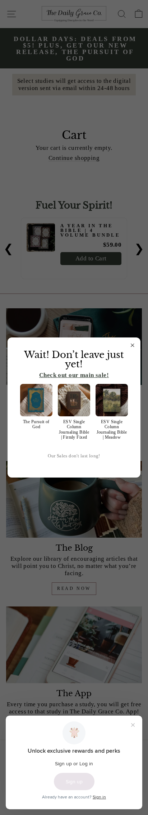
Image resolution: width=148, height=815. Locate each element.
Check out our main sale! (74, 375)
